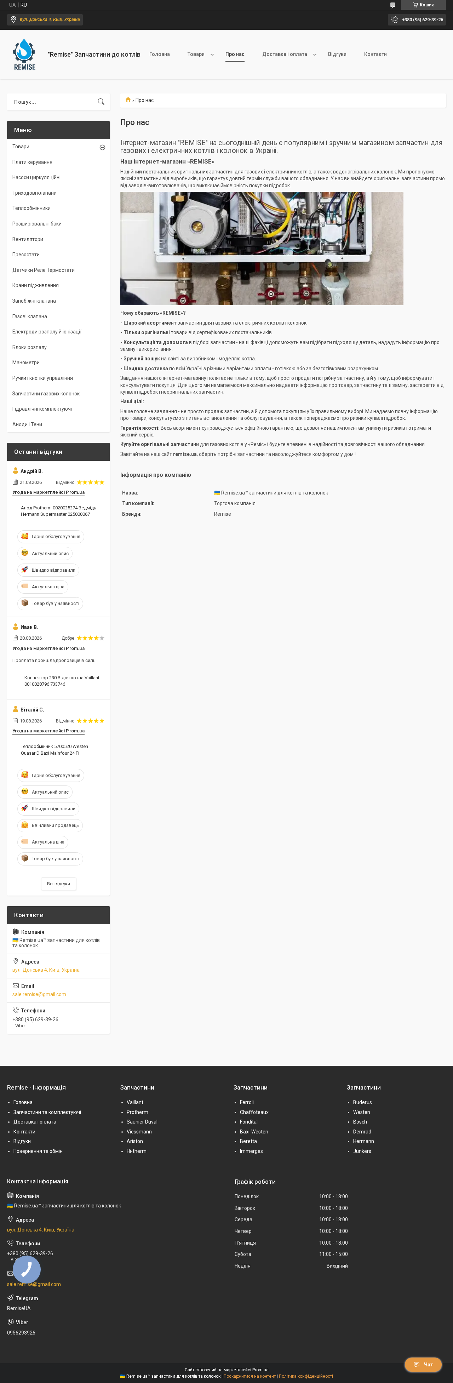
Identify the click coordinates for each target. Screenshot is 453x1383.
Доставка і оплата (284, 54)
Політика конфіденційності (306, 1376)
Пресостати (26, 254)
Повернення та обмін (38, 1151)
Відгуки (337, 54)
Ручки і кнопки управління (42, 378)
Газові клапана (29, 316)
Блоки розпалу (29, 347)
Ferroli (247, 1102)
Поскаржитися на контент (250, 1376)
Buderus (362, 1102)
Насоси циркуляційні (36, 177)
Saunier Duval (142, 1122)
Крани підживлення (35, 285)
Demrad (362, 1132)
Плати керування (32, 162)
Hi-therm (137, 1151)
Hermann (363, 1141)
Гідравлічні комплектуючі (42, 409)
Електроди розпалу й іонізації (46, 332)
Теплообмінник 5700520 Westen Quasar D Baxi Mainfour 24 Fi (54, 749)
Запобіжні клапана (34, 301)
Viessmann (139, 1132)
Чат (428, 1364)
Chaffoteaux (254, 1112)
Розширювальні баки (37, 224)
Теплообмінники (31, 208)
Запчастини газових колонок (46, 393)
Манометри (26, 362)
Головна (159, 54)
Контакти (375, 54)
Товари (196, 54)
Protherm (137, 1112)
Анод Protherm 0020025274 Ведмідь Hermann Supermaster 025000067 (58, 511)
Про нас (235, 54)
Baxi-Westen (254, 1132)
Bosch (360, 1122)
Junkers (362, 1151)
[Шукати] (101, 101)
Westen (361, 1112)
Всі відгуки (58, 883)
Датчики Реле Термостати (43, 270)
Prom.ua (260, 1369)
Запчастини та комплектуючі (47, 1112)
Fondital (249, 1122)
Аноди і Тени (27, 424)
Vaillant (135, 1102)
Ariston (135, 1141)
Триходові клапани (34, 193)
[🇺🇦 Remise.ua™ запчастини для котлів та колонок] (24, 54)
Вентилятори (27, 239)
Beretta (248, 1141)
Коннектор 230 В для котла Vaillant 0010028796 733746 (61, 681)
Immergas (251, 1151)
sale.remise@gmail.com (39, 994)
